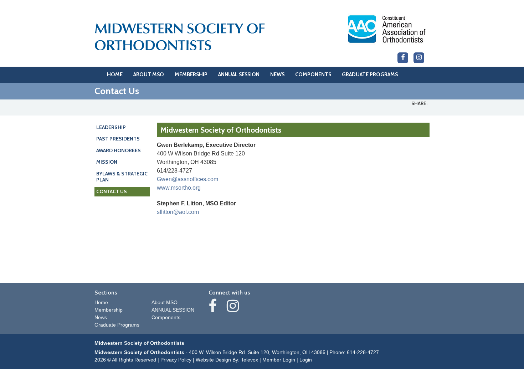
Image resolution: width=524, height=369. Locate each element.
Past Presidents (118, 138)
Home (101, 302)
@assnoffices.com (195, 179)
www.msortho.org (179, 188)
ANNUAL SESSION (172, 310)
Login (305, 360)
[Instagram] (418, 57)
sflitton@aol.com (178, 212)
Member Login (278, 360)
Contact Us (111, 191)
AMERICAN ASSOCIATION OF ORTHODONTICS (387, 29)
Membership (108, 310)
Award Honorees (118, 150)
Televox (249, 360)
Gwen (164, 179)
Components (165, 317)
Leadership (111, 127)
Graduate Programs (116, 325)
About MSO (164, 302)
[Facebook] (402, 57)
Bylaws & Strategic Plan (122, 176)
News (100, 317)
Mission (106, 162)
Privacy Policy (175, 360)
